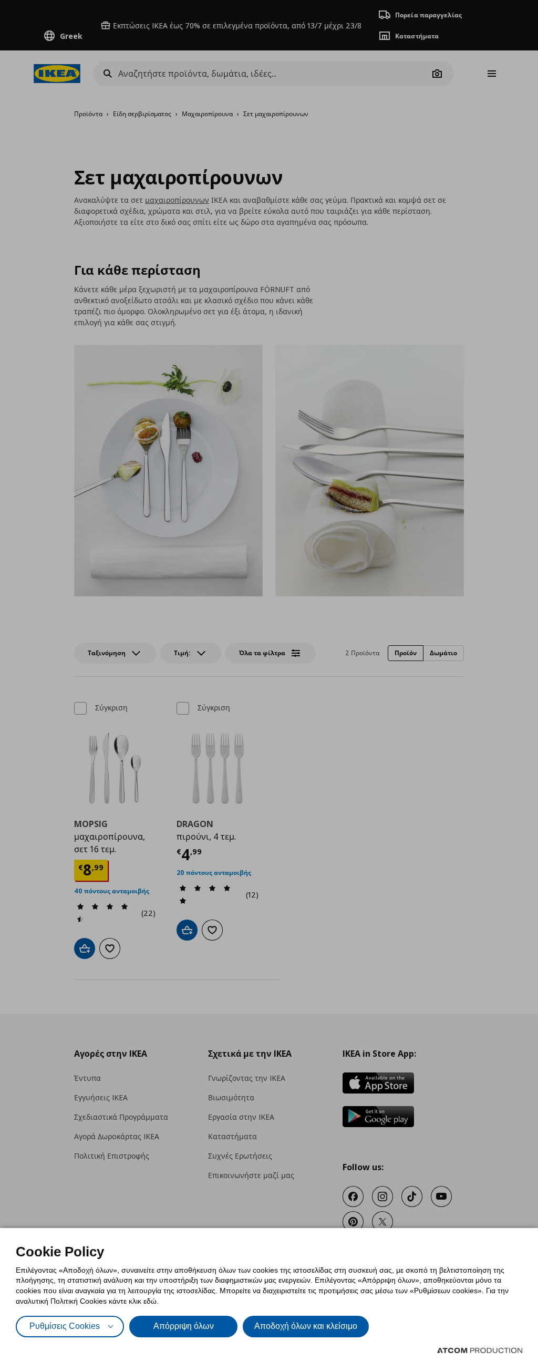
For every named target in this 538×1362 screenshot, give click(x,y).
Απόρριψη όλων (183, 1326)
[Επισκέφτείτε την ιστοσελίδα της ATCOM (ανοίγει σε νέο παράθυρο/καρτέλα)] (479, 1350)
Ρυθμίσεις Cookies (64, 1326)
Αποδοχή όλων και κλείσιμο (305, 1326)
